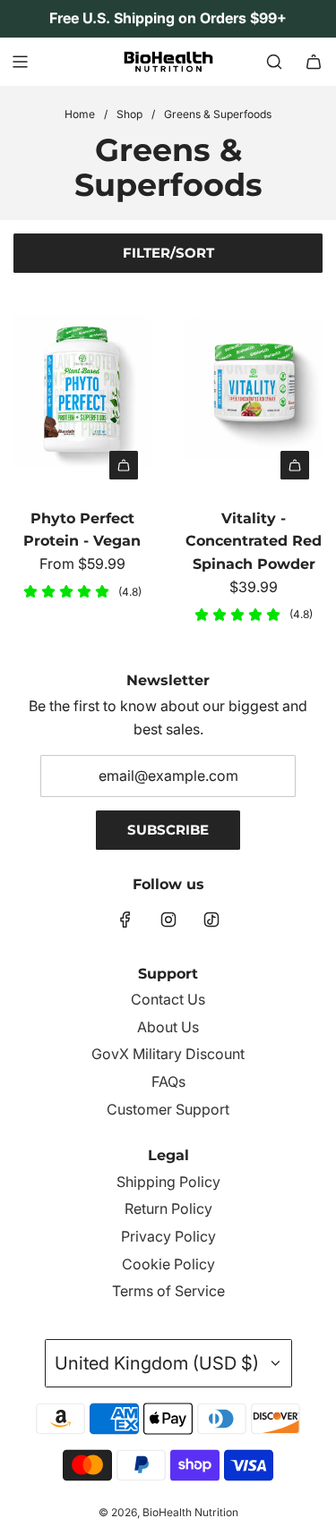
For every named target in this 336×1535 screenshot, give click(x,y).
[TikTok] (211, 919)
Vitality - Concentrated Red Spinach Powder (253, 541)
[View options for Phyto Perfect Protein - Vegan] (123, 465)
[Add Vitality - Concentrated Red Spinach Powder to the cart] (294, 465)
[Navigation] (19, 61)
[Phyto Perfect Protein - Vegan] (82, 389)
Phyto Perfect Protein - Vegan (82, 530)
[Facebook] (125, 919)
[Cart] (313, 61)
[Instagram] (168, 919)
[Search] (274, 61)
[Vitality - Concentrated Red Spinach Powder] (254, 389)
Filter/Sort (168, 252)
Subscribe (168, 829)
